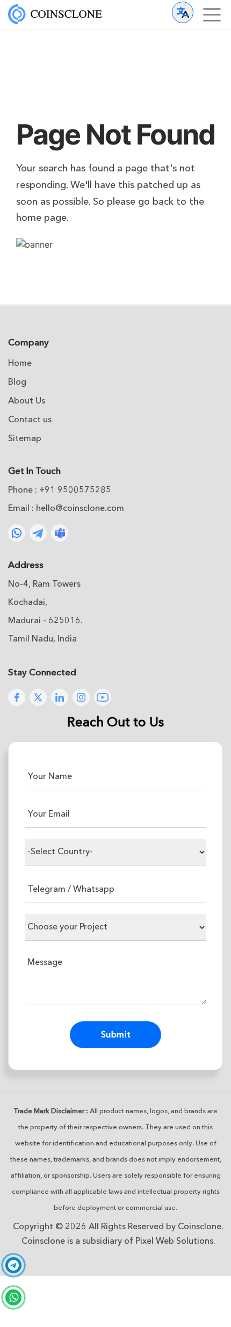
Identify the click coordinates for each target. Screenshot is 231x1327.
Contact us (30, 419)
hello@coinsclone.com (80, 508)
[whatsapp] (13, 1297)
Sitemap (24, 438)
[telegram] (13, 1266)
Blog (17, 382)
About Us (26, 401)
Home (20, 363)
